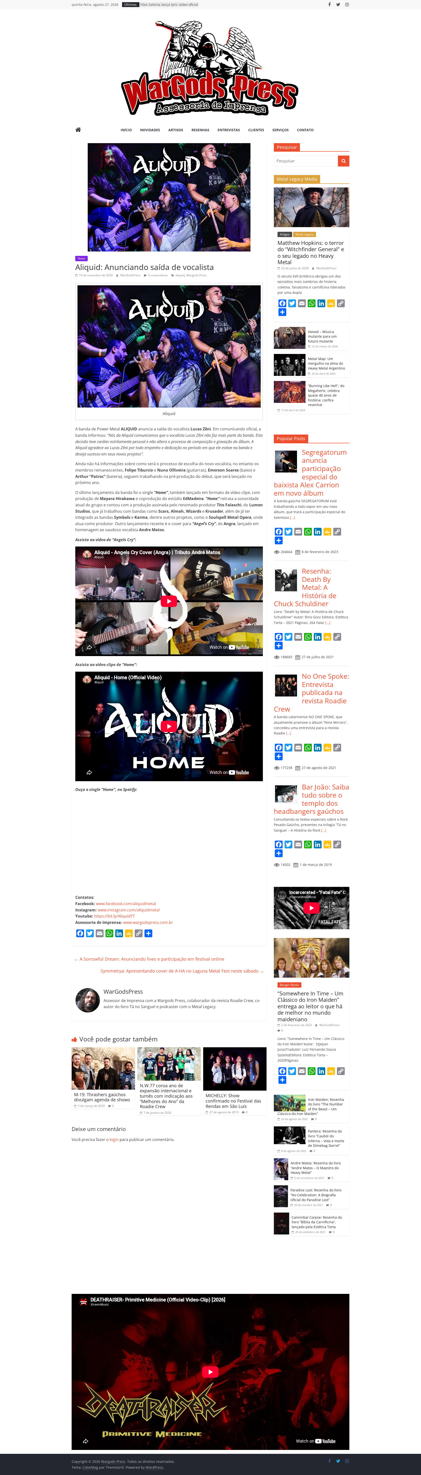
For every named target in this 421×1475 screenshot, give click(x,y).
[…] (292, 517)
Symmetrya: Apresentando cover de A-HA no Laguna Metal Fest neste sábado (182, 971)
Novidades (150, 130)
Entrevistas (229, 130)
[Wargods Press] (78, 130)
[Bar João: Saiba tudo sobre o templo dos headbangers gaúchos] (288, 785)
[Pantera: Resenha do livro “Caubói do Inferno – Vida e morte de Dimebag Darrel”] (290, 1129)
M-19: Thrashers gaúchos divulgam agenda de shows (102, 1097)
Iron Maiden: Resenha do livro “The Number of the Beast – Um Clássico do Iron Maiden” (310, 1106)
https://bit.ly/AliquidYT (114, 916)
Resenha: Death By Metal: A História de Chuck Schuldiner (305, 587)
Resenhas (200, 130)
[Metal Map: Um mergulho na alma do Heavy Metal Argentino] (290, 356)
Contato (305, 130)
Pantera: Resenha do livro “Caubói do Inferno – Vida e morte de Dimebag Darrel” (326, 1138)
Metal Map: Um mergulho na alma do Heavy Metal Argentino (326, 363)
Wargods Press (196, 275)
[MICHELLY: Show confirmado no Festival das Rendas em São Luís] (235, 1050)
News (81, 258)
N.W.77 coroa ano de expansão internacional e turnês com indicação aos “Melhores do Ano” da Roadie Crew (166, 1096)
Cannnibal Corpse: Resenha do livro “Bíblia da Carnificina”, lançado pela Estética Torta (317, 1222)
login (114, 1139)
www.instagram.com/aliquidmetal (129, 910)
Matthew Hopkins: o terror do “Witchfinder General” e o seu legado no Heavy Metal (310, 252)
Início (126, 130)
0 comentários (158, 275)
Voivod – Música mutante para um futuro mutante (322, 336)
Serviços (280, 130)
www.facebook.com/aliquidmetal (126, 903)
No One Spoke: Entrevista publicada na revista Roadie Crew (311, 692)
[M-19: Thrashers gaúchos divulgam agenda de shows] (103, 1050)
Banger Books (289, 985)
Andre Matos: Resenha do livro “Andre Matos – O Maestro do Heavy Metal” (316, 1168)
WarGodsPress (130, 275)
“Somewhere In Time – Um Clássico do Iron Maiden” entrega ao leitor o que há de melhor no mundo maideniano (310, 1006)
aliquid (179, 275)
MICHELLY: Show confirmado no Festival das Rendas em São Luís (233, 1101)
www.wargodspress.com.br (148, 922)
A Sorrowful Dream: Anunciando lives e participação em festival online (149, 959)
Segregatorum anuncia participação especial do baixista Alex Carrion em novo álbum (310, 472)
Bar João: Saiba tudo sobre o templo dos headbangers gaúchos (311, 799)
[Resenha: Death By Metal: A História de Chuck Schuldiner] (288, 569)
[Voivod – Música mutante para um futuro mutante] (290, 329)
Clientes (256, 130)
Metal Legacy (305, 234)
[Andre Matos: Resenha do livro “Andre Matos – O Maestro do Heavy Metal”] (281, 1161)
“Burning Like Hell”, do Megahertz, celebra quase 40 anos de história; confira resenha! (326, 395)
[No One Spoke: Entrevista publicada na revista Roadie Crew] (288, 674)
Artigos (175, 130)
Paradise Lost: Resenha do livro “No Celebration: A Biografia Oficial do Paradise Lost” (315, 1195)
